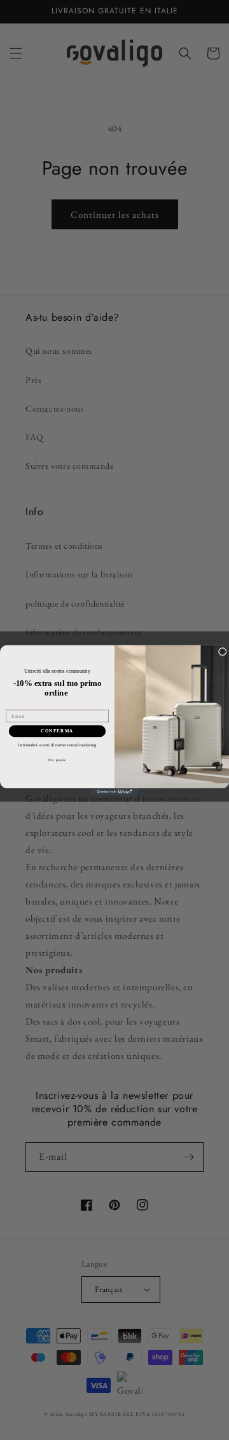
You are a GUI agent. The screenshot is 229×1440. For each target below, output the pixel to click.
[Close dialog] (222, 651)
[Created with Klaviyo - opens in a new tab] (114, 791)
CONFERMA (57, 730)
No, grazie (57, 759)
